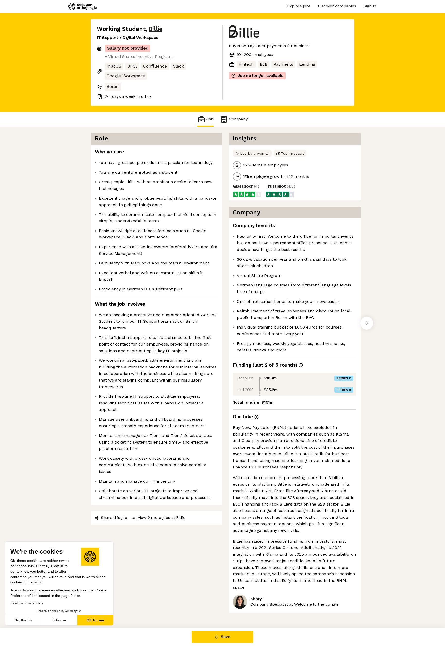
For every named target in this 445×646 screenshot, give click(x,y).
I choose (59, 620)
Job (210, 119)
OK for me (95, 620)
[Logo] (82, 6)
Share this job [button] (114, 517)
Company (238, 119)
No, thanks (23, 620)
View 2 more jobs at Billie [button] (161, 517)
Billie (155, 28)
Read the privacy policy (26, 603)
